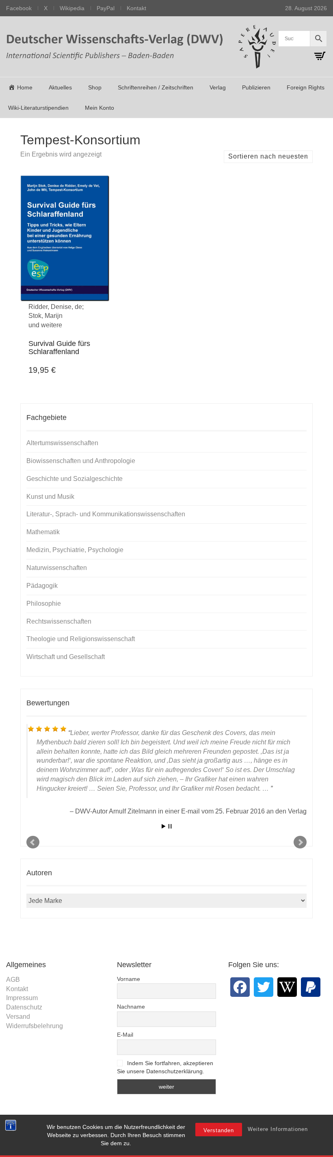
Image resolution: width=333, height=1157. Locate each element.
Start (164, 826)
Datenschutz (24, 1007)
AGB (13, 979)
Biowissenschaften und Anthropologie (80, 460)
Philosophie (43, 603)
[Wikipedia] (287, 987)
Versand (18, 1016)
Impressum (22, 997)
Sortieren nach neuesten (268, 156)
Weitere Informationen (278, 1129)
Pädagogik (42, 585)
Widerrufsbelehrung (34, 1025)
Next (300, 842)
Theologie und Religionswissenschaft (80, 638)
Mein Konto (99, 107)
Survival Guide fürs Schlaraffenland (59, 347)
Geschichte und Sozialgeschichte (74, 478)
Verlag (218, 87)
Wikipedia (72, 8)
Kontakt (136, 8)
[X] (263, 987)
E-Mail (125, 1034)
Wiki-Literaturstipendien (38, 107)
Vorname (128, 979)
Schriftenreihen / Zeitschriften (155, 87)
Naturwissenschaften (56, 567)
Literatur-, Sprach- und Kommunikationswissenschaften (105, 514)
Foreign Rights (305, 87)
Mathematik (43, 531)
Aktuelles (60, 87)
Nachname (131, 1006)
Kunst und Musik (50, 496)
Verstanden (218, 1130)
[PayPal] (310, 987)
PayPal (106, 8)
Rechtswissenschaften (58, 621)
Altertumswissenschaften (62, 442)
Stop (170, 826)
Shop (95, 87)
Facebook (19, 8)
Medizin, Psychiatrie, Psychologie (74, 549)
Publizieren (256, 87)
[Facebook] (240, 987)
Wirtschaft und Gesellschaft (65, 656)
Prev (32, 842)
